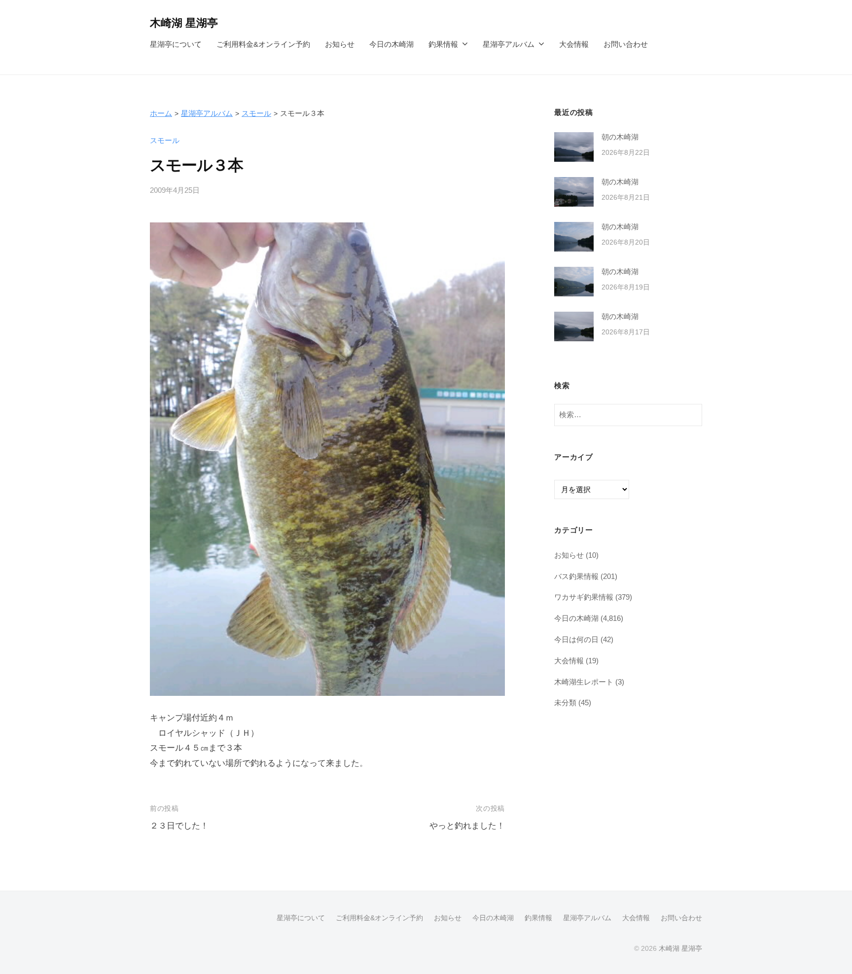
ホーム (161, 113)
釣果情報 (443, 44)
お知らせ (340, 44)
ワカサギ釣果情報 (583, 597)
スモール (256, 113)
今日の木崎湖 (391, 44)
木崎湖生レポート (583, 682)
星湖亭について (176, 44)
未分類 (565, 702)
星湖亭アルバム (508, 44)
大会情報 (574, 44)
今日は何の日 (576, 639)
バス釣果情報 (576, 576)
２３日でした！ (179, 825)
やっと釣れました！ (467, 825)
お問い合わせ (626, 44)
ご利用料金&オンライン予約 (263, 44)
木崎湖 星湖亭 (184, 23)
